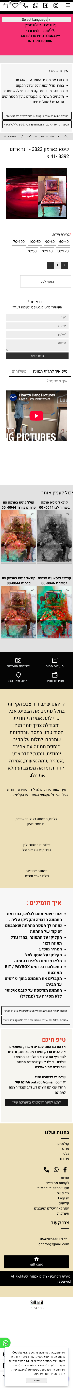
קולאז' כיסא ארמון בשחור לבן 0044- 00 (54, 505)
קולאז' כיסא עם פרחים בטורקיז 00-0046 (54, 581)
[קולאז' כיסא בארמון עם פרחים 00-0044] (18, 636)
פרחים (64, 1158)
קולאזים (63, 1143)
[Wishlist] (15, 5)
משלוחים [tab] (19, 371)
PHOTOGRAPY (48, 36)
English (63, 1198)
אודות (65, 1177)
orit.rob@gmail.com (46, 1082)
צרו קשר (60, 1222)
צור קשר (63, 1193)
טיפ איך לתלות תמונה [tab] (50, 371)
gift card (36, 1264)
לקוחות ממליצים (57, 1183)
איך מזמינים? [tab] (57, 381)
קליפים (64, 1203)
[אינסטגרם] (56, 5)
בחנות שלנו (56, 1132)
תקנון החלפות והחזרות (53, 1188)
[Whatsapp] (35, 5)
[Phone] (25, 5)
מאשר (36, 1380)
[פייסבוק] (45, 5)
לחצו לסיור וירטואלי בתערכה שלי (36, 1102)
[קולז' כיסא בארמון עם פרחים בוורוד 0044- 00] (18, 561)
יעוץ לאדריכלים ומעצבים (51, 1208)
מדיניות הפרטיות (44, 1374)
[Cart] (5, 5)
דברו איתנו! (37, 302)
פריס (65, 1148)
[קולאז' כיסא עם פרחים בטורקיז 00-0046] (54, 636)
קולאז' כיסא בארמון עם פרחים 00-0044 (18, 581)
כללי (66, 1153)
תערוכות (63, 1213)
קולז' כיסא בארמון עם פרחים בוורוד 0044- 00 (19, 505)
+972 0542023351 (54, 1239)
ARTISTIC (28, 36)
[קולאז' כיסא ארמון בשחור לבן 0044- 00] (54, 561)
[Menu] (68, 6)
